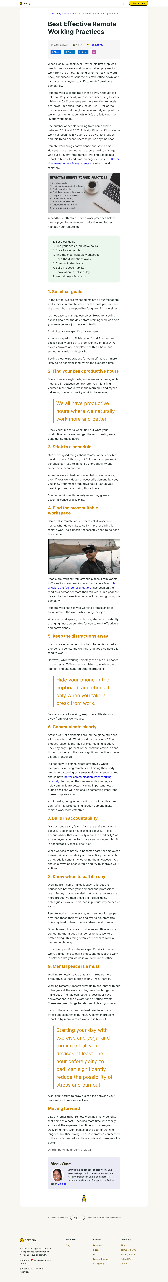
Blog (68, 1245)
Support (97, 1250)
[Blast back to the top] (84, 1198)
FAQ (95, 1254)
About (124, 1245)
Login (123, 3)
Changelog (98, 1263)
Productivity (97, 45)
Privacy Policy (128, 1254)
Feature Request (101, 1259)
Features (97, 1245)
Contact (125, 1263)
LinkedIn (62, 1183)
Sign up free (139, 3)
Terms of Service (129, 1250)
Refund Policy (127, 1259)
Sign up (77, 1217)
